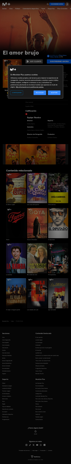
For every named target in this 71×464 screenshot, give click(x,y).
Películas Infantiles (7, 355)
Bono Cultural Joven (41, 411)
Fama (7, 239)
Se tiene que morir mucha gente (44, 347)
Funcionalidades (40, 385)
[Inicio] (6, 4)
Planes (37, 404)
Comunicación (39, 419)
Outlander (38, 345)
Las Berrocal (39, 353)
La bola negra (39, 340)
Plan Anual (38, 409)
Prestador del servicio (24, 450)
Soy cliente (35, 61)
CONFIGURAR (17, 93)
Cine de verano (6, 353)
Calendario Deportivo (7, 414)
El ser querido (39, 337)
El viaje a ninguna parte (13, 309)
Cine (11, 9)
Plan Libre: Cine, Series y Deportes (44, 398)
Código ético (39, 393)
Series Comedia (6, 366)
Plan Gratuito (62, 9)
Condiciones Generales (41, 391)
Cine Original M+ (6, 340)
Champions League (7, 385)
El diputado (51, 239)
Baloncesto (5, 398)
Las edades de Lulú (32, 309)
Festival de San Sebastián (42, 363)
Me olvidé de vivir (32, 274)
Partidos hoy (5, 417)
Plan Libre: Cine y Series (42, 401)
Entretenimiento (6, 371)
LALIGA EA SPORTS (6, 388)
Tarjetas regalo (39, 417)
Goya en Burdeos (32, 239)
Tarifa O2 (38, 414)
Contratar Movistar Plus (41, 396)
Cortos (4, 350)
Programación (5, 419)
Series (4, 9)
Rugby (3, 404)
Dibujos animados (40, 366)
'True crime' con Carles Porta (43, 360)
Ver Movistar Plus (40, 383)
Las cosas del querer (33, 204)
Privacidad (42, 450)
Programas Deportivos (41, 368)
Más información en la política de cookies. (30, 87)
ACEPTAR (54, 93)
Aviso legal (35, 450)
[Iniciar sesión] (67, 4)
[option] (13, 154)
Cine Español (5, 342)
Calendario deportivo (31, 9)
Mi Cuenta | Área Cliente (42, 388)
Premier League (6, 391)
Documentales (5, 368)
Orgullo (4, 373)
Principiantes (52, 274)
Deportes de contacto (7, 409)
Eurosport (4, 411)
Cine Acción (5, 347)
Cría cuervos (52, 204)
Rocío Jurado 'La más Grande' (43, 358)
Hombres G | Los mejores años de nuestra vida (47, 355)
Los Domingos (39, 342)
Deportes (51, 9)
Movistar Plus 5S (39, 373)
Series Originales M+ (7, 360)
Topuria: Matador (6, 406)
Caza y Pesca (39, 371)
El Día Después (6, 393)
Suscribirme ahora (57, 4)
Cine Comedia (5, 345)
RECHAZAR (40, 93)
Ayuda (35, 434)
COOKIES (50, 450)
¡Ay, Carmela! (52, 309)
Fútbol (17, 9)
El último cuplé (10, 204)
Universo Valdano (6, 396)
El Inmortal (38, 350)
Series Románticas (6, 363)
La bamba (9, 274)
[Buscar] (47, 4)
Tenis (43, 9)
